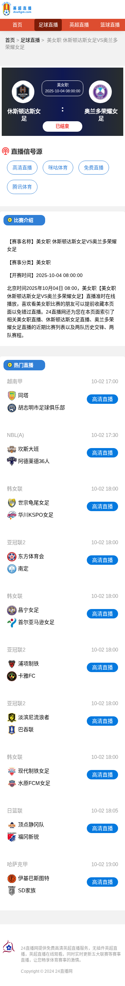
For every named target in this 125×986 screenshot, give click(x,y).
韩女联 (15, 489)
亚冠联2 (16, 542)
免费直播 (93, 167)
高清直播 (22, 167)
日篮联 (15, 811)
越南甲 (15, 381)
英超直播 (79, 25)
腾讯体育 (22, 187)
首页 (17, 25)
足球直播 (48, 25)
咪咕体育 (58, 167)
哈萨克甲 (17, 864)
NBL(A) (15, 435)
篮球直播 (110, 25)
